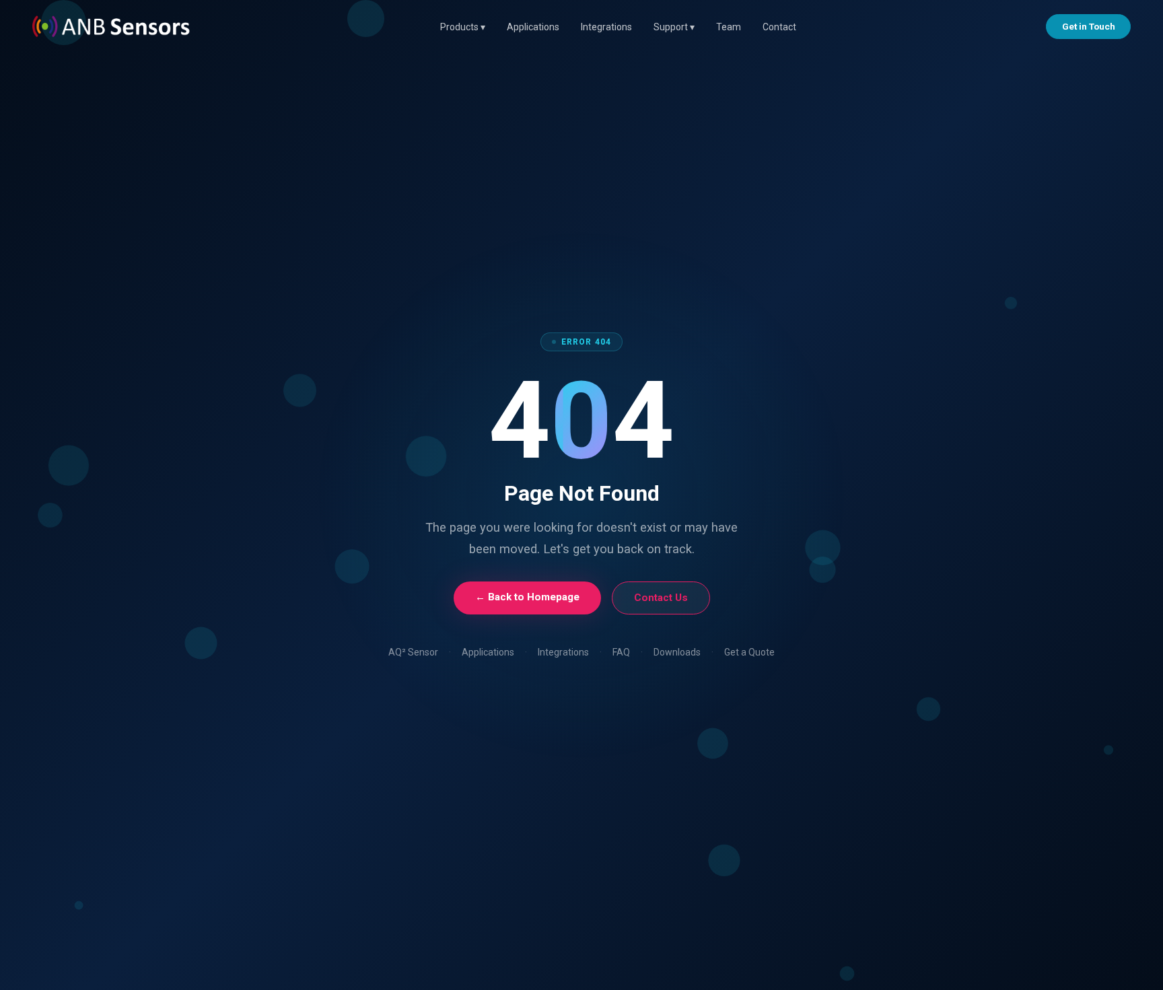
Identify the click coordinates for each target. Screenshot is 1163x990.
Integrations (606, 27)
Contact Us (661, 598)
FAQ (621, 652)
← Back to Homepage (527, 597)
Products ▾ (462, 27)
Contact (779, 27)
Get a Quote (749, 652)
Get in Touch (1088, 26)
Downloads (677, 652)
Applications (533, 27)
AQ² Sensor (413, 652)
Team (728, 27)
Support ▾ (674, 27)
